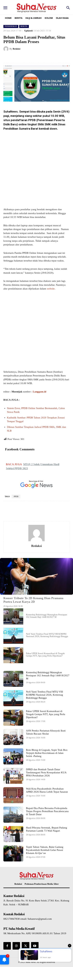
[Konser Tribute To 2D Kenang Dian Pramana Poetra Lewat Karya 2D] (36, 576)
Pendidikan (11, 26)
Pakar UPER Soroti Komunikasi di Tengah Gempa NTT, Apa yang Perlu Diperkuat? (45, 654)
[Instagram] (16, 946)
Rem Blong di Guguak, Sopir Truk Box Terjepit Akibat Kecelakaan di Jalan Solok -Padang (47, 753)
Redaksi (16, 48)
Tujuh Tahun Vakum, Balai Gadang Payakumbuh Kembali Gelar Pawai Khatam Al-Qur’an (44, 850)
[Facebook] (17, 57)
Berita (24, 26)
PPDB (16, 496)
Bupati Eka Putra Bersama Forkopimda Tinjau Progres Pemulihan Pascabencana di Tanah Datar (47, 811)
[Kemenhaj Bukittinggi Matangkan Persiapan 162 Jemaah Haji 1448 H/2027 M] (13, 616)
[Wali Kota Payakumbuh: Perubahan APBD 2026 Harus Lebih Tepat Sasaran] (13, 795)
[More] (63, 511)
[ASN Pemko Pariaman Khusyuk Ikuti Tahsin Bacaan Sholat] (13, 737)
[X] (25, 57)
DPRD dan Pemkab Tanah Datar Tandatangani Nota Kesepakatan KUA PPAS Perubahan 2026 (46, 772)
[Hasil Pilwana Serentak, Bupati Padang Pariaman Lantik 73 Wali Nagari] (13, 834)
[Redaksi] (6, 48)
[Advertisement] (36, 169)
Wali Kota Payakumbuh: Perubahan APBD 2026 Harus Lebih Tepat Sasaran (47, 790)
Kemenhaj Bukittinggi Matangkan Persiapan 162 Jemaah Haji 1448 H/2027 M (46, 615)
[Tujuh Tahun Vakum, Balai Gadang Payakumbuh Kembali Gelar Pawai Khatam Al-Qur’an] (13, 853)
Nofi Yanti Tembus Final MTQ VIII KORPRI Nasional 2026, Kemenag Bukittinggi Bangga (47, 635)
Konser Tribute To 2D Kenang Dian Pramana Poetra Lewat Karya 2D (33, 600)
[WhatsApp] (41, 57)
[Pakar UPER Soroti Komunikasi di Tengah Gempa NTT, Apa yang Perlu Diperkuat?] (13, 655)
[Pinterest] (33, 57)
